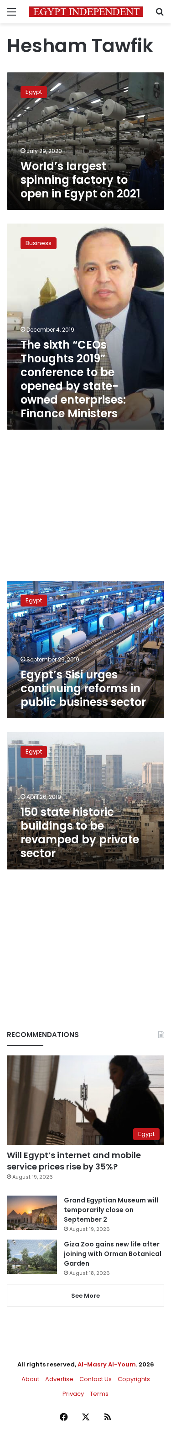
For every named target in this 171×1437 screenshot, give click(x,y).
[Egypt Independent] (86, 11)
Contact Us (95, 1379)
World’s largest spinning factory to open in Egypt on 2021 (80, 179)
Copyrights (134, 1379)
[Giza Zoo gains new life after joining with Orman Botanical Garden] (32, 1257)
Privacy (73, 1393)
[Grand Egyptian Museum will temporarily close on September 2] (32, 1213)
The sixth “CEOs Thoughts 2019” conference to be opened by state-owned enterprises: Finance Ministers (73, 379)
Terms (99, 1393)
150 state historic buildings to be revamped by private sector (80, 832)
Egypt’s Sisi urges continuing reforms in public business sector (83, 688)
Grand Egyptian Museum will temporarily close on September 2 (111, 1210)
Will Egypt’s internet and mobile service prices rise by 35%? (74, 1160)
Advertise (59, 1379)
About (30, 1379)
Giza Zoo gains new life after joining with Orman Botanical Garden (112, 1254)
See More (85, 1295)
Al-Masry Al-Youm (107, 1364)
